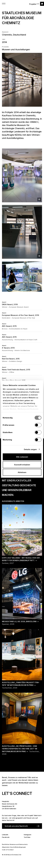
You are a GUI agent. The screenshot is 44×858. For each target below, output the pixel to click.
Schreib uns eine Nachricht (16, 826)
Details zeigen (30, 449)
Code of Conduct (8, 850)
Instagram (27, 835)
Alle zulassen (22, 457)
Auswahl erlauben (22, 464)
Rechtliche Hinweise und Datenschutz (15, 844)
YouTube (27, 837)
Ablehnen (22, 472)
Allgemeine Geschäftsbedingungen (14, 847)
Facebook (5, 837)
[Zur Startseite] (42, 4)
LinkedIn (5, 835)
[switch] (38, 425)
